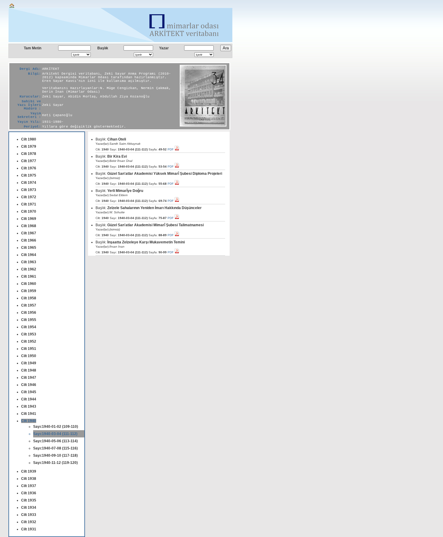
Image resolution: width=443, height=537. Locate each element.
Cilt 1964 (28, 255)
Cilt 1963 (28, 262)
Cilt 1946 (28, 385)
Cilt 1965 (28, 247)
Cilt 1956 (28, 312)
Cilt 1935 (28, 500)
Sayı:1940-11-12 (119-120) (55, 463)
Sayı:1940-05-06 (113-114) (55, 441)
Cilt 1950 (28, 356)
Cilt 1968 (28, 226)
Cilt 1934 (28, 507)
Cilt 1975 (28, 175)
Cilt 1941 (28, 414)
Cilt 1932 (28, 522)
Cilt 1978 (28, 154)
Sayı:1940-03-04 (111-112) (55, 434)
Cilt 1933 (28, 515)
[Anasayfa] (11, 6)
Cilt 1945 (28, 392)
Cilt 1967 (28, 233)
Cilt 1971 (28, 204)
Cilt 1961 (28, 276)
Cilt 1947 (28, 377)
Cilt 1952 (28, 341)
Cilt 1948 (28, 370)
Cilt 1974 (28, 183)
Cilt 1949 (28, 363)
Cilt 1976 (28, 168)
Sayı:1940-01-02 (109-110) (55, 426)
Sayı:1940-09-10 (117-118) (55, 455)
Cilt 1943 (28, 406)
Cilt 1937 (28, 486)
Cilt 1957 (28, 305)
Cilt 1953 (28, 334)
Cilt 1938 (28, 479)
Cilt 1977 (28, 161)
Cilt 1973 (28, 190)
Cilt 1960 (28, 284)
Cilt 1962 (28, 269)
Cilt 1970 (28, 211)
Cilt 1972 (28, 197)
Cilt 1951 (28, 349)
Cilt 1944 (28, 399)
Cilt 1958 (28, 298)
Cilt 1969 (28, 219)
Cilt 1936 (28, 493)
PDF (171, 149)
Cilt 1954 (28, 327)
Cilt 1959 (28, 291)
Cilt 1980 (28, 139)
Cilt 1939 (28, 471)
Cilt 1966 (28, 240)
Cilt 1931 (28, 529)
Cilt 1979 (28, 146)
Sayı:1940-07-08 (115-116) (55, 448)
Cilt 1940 (28, 421)
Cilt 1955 (28, 320)
